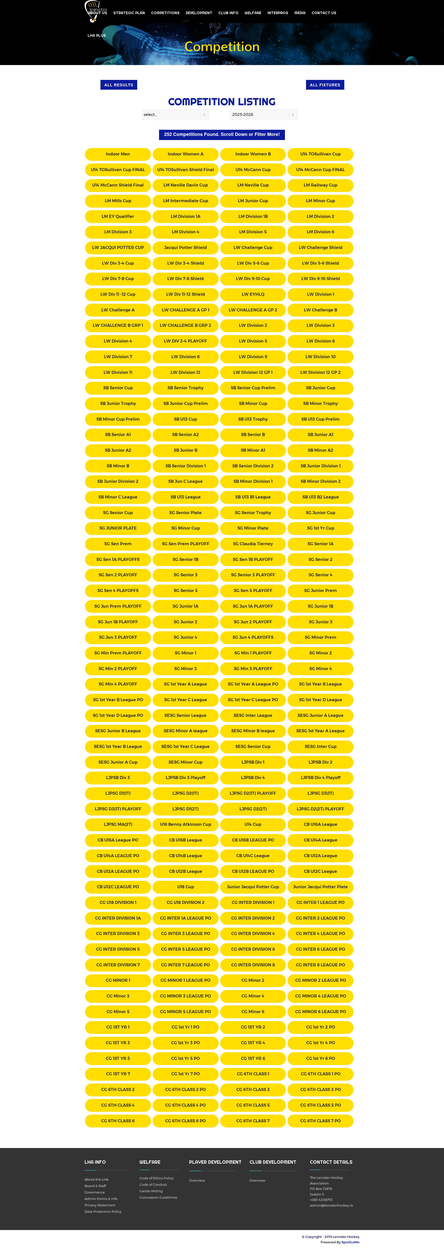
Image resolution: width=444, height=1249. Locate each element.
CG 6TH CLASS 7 (253, 1120)
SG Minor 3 (185, 668)
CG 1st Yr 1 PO (185, 1027)
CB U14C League (253, 855)
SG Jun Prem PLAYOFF (118, 606)
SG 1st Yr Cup (320, 528)
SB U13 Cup (185, 419)
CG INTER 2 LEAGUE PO (320, 918)
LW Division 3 (321, 325)
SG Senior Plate (185, 512)
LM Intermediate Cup (185, 200)
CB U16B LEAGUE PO (253, 840)
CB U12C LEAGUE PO (118, 886)
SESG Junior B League (118, 730)
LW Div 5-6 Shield (320, 263)
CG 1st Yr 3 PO (185, 1042)
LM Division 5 (253, 231)
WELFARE (253, 13)
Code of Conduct (153, 1184)
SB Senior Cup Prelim (253, 387)
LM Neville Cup (253, 185)
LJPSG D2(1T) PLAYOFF (253, 793)
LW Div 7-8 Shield (185, 278)
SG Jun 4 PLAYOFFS (253, 637)
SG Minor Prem (320, 637)
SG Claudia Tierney (253, 543)
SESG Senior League (185, 715)
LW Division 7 (118, 356)
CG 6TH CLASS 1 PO (320, 1073)
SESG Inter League (253, 715)
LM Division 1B (253, 216)
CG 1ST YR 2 (253, 1027)
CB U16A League (320, 824)
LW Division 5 (253, 341)
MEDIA (300, 13)
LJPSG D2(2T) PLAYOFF (320, 809)
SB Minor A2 (320, 450)
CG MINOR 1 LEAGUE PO (185, 980)
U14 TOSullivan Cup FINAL (118, 169)
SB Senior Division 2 (253, 466)
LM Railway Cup (320, 185)
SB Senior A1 (118, 434)
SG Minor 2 (320, 653)
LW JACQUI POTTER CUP (118, 247)
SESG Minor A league (186, 730)
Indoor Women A (185, 154)
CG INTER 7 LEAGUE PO (185, 965)
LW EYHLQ (253, 294)
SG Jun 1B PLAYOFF (118, 621)
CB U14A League (320, 840)
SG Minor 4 (320, 668)
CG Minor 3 (118, 996)
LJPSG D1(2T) (185, 809)
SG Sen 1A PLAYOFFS (118, 559)
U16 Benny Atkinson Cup (185, 824)
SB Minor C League (117, 497)
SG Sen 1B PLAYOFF (253, 559)
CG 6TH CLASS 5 (253, 1105)
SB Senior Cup (118, 387)
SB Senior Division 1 (185, 466)
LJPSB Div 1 (253, 762)
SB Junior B (185, 450)
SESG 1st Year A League (320, 730)
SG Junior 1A (185, 606)
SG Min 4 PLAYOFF (118, 684)
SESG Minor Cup (185, 762)
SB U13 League (186, 497)
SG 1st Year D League (320, 699)
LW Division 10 (321, 356)
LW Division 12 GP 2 (320, 372)
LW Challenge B (320, 310)
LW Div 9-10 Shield (320, 278)
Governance (95, 1192)
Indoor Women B (253, 154)
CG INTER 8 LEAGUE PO (320, 965)
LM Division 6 (320, 231)
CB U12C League (320, 871)
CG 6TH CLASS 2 (118, 1089)
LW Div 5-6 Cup (253, 263)
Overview (197, 1180)
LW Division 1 (320, 294)
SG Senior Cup (118, 512)
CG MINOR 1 (118, 980)
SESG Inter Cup (321, 746)
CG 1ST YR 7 (118, 1073)
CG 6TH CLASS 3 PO (320, 1089)
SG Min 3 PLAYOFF (253, 668)
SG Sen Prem (118, 543)
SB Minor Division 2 (321, 481)
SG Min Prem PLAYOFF (118, 653)
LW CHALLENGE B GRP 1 (118, 325)
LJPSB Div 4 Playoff (320, 777)
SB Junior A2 (118, 450)
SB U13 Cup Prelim (320, 419)
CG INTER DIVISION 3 (118, 933)
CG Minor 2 (253, 980)
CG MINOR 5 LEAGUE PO (185, 1011)
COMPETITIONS (165, 13)
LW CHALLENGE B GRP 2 (185, 325)
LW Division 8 (185, 356)
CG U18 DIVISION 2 (186, 902)
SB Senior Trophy (185, 387)
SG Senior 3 (186, 574)
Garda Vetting (151, 1191)
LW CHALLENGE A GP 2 (253, 310)
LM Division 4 (185, 231)
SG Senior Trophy (253, 512)
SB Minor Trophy (320, 403)
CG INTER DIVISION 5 (118, 949)
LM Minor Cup (320, 200)
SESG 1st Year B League (118, 746)
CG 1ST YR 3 (118, 1042)
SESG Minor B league (253, 730)
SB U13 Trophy (253, 419)
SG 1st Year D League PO (118, 715)
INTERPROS (277, 13)
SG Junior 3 (320, 621)
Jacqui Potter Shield (185, 247)
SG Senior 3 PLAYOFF (253, 574)
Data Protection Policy (103, 1211)
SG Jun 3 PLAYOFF (118, 637)
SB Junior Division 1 (321, 466)
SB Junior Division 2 (117, 481)
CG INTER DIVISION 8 (253, 965)
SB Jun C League (185, 481)
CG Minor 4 (253, 996)
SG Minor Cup (185, 528)
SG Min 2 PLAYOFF (118, 668)
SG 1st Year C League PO (253, 699)
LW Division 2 (253, 325)
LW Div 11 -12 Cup (117, 294)
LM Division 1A (185, 216)
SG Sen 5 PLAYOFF (253, 590)
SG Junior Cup (320, 512)
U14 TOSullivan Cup (320, 154)
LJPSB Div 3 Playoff (185, 777)
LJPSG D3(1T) (321, 793)
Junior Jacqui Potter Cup (253, 886)
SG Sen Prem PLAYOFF (185, 543)
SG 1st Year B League (320, 684)
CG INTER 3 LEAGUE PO (185, 933)
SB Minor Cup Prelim (118, 419)
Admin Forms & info (101, 1199)
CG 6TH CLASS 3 (253, 1089)
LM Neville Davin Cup (185, 185)
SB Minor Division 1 (253, 481)
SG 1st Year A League (185, 684)
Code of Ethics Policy (157, 1178)
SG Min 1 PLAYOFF (253, 653)
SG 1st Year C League (185, 699)
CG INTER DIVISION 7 (118, 965)
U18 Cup (185, 886)
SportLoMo (350, 1242)
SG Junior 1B (320, 606)
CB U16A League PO (118, 840)
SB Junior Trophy (118, 403)
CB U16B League (185, 840)
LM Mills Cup (118, 200)
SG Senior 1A (321, 543)
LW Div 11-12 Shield (185, 294)
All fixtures (325, 85)
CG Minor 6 (253, 1011)
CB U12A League (320, 855)
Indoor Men (118, 154)
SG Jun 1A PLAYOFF (253, 606)
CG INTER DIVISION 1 (253, 902)
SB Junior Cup (320, 387)
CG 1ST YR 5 (118, 1058)
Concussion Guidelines (158, 1197)
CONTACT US (324, 13)
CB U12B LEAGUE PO (253, 871)
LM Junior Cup (253, 200)
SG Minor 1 (185, 653)
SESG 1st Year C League (185, 746)
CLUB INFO (228, 13)
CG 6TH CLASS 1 (253, 1073)
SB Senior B (253, 434)
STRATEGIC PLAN (129, 13)
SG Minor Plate (253, 528)
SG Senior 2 (320, 559)
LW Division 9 (253, 356)
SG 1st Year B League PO (118, 699)
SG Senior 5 (186, 590)
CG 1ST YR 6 (253, 1058)
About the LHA (96, 1179)
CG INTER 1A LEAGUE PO (185, 918)
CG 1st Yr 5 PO (185, 1058)
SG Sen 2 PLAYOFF (118, 574)
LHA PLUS (97, 35)
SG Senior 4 (320, 574)
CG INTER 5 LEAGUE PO (185, 949)
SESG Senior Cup (253, 746)
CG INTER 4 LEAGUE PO (320, 933)
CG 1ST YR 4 (253, 1042)
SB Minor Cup (253, 403)
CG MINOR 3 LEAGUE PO (185, 996)
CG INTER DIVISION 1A (118, 918)
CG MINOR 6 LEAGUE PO (320, 1011)
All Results (118, 85)
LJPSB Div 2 (320, 762)
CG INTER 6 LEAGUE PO (320, 949)
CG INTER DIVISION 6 (253, 949)
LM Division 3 (118, 231)
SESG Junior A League (321, 715)
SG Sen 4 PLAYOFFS (117, 590)
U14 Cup (253, 824)
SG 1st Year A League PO (253, 684)
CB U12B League (185, 871)
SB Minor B (118, 466)
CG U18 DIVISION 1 (118, 902)
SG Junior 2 (185, 621)
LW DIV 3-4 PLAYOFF (185, 341)
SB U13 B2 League (320, 497)
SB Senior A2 (185, 434)
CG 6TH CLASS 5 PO (320, 1105)
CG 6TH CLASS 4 (118, 1105)
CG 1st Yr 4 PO (320, 1042)
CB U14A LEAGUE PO (118, 855)
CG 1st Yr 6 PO (320, 1058)
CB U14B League (185, 855)
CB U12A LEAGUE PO (118, 871)
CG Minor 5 (118, 1011)
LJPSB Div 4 (253, 777)
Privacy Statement (100, 1205)
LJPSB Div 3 (118, 777)
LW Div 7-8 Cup (118, 278)
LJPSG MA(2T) (118, 824)
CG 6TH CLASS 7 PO (320, 1120)
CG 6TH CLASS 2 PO (185, 1089)
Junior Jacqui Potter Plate (320, 886)
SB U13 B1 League (253, 497)
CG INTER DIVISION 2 (253, 918)
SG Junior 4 (185, 637)
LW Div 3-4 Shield (185, 263)
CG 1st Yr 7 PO (185, 1073)
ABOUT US (97, 13)
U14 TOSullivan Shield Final (185, 169)
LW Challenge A (118, 310)
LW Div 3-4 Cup (118, 263)
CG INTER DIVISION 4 (253, 933)
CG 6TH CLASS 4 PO (185, 1105)
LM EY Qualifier (118, 216)
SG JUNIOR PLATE (118, 528)
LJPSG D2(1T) (185, 793)
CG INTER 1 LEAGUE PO (321, 902)
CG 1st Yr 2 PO (320, 1027)
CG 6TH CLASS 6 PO (185, 1120)
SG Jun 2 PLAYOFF (253, 621)
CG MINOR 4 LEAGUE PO (320, 996)
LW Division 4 (118, 341)
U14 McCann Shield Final (118, 185)
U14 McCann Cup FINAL (320, 169)
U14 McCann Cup (253, 169)
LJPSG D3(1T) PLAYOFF (118, 809)
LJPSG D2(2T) (253, 809)
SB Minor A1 (253, 450)
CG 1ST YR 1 (118, 1027)
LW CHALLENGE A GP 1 (185, 310)
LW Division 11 (118, 372)
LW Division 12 (185, 372)
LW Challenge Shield (321, 247)
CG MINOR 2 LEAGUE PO (320, 980)
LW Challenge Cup (253, 247)
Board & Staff (95, 1186)
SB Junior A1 (320, 434)
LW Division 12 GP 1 (253, 372)
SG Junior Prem (320, 590)
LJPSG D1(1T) (118, 793)
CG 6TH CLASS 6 (118, 1120)
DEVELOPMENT (199, 13)
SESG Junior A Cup (117, 762)
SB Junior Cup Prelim (185, 403)
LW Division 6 (321, 341)
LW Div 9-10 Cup (253, 278)
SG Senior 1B (185, 559)
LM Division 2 (320, 216)
